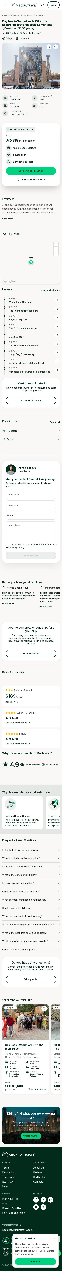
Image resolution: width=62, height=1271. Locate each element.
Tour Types (8, 1177)
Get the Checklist (30, 653)
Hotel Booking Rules (13, 1212)
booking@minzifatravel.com (17, 1229)
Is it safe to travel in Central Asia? (20, 850)
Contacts (38, 1181)
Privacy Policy (17, 547)
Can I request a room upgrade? (19, 949)
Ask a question (31, 979)
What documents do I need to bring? (22, 916)
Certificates (39, 1177)
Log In (54, 5)
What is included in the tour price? (21, 858)
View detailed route (50, 290)
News (5, 1186)
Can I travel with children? (16, 908)
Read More (7, 218)
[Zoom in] (56, 244)
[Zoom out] (56, 248)
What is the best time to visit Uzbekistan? (24, 932)
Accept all (35, 1261)
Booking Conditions (12, 1208)
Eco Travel (8, 1181)
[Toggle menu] (5, 5)
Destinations (9, 1172)
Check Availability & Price (31, 171)
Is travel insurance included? (18, 883)
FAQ (4, 1203)
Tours (5, 1167)
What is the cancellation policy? (19, 874)
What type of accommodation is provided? (25, 941)
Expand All (55, 422)
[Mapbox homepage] (9, 281)
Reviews (37, 1172)
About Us (38, 1167)
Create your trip (31, 1136)
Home (4, 15)
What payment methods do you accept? (24, 899)
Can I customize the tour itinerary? (21, 891)
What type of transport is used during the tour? (28, 924)
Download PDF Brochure (33, 179)
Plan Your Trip (10, 1198)
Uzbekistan (15, 15)
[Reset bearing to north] (56, 253)
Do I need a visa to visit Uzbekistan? (22, 866)
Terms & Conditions (42, 544)
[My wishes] (42, 5)
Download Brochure (31, 400)
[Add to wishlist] (55, 46)
